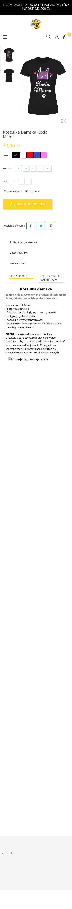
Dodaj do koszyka (30, 204)
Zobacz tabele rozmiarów (50, 277)
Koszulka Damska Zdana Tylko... (36, 485)
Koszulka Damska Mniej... (36, 812)
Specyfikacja (19, 276)
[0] (65, 36)
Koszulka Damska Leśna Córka (36, 703)
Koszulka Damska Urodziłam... (36, 594)
